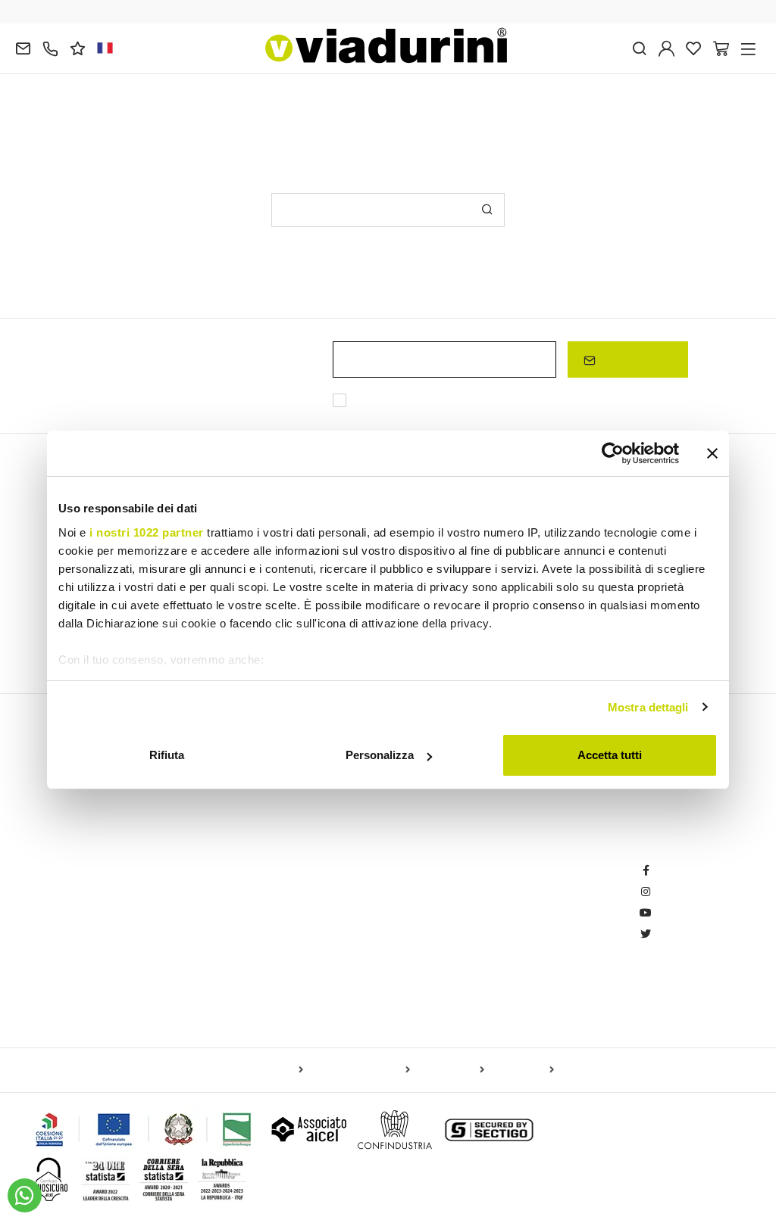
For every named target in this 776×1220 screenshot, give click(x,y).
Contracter (480, 973)
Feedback (295, 854)
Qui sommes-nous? (318, 960)
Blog (282, 875)
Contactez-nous (309, 917)
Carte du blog (450, 1070)
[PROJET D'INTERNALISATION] (144, 1129)
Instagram (677, 892)
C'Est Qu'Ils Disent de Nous (335, 981)
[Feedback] (78, 47)
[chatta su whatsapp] (25, 1195)
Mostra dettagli (648, 707)
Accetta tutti (609, 754)
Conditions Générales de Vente (528, 910)
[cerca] (639, 47)
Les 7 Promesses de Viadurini (341, 939)
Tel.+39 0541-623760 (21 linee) (101, 875)
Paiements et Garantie (508, 952)
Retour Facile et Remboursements (536, 931)
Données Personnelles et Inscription (540, 854)
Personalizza (380, 754)
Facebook (677, 870)
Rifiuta (166, 754)
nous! (279, 114)
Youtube (672, 913)
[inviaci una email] (23, 47)
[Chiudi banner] (712, 453)
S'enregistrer (634, 359)
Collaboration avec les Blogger (343, 896)
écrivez (236, 114)
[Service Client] (50, 47)
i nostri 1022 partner (146, 532)
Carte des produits (258, 1070)
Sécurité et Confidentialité (516, 995)
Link (667, 401)
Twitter (669, 934)
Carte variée (522, 1070)
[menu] (748, 47)
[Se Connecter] (666, 47)
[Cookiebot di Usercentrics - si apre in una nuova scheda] (612, 453)
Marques (292, 1002)
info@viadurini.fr (66, 960)
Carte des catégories (359, 1070)
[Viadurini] (386, 45)
